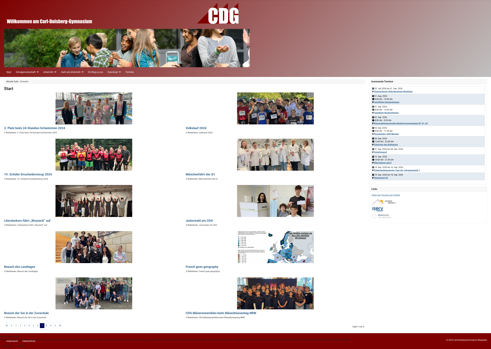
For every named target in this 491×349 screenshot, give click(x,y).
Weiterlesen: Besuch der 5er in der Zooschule (25, 317)
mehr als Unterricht (70, 72)
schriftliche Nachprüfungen (386, 102)
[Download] (119, 72)
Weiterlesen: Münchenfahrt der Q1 (202, 179)
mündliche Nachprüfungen (386, 113)
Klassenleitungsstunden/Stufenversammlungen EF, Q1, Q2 (401, 123)
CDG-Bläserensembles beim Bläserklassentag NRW (221, 313)
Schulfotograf (380, 152)
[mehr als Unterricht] (82, 72)
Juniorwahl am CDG (199, 220)
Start (8, 72)
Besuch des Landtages (19, 267)
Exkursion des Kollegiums (386, 144)
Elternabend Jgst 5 (383, 163)
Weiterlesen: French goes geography (203, 271)
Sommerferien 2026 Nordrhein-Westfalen (393, 91)
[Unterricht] (55, 72)
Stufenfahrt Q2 (381, 178)
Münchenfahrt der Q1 (200, 174)
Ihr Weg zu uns (95, 72)
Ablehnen (22, 346)
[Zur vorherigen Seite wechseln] (11, 325)
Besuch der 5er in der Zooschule (26, 313)
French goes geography (202, 267)
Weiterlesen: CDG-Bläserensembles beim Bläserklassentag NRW (216, 317)
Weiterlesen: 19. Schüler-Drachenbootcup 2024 (26, 179)
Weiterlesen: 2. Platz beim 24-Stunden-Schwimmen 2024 (31, 132)
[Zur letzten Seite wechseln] (60, 325)
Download (113, 72)
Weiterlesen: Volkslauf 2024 (200, 132)
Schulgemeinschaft (26, 72)
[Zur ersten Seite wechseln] (6, 325)
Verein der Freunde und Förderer (385, 195)
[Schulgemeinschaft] (37, 72)
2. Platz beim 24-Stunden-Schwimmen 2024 (34, 128)
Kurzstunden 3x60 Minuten (386, 134)
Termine (129, 72)
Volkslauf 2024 (196, 128)
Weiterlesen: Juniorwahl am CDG (202, 225)
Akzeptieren (7, 346)
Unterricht (48, 72)
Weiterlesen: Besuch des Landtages (21, 271)
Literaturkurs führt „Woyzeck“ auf (27, 220)
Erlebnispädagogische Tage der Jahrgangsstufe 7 (397, 170)
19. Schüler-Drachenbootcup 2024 (28, 174)
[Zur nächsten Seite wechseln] (55, 325)
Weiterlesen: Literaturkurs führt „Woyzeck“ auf (26, 225)
